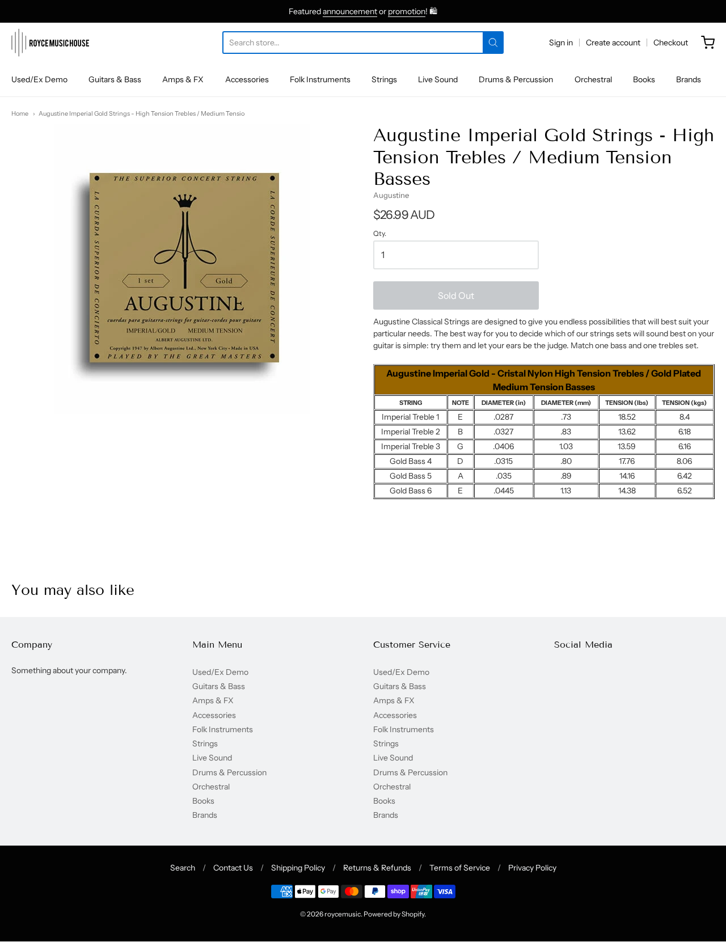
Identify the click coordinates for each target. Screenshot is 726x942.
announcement (350, 11)
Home (19, 113)
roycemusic (342, 914)
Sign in (561, 42)
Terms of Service (459, 868)
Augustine (391, 195)
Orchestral (593, 79)
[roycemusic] (50, 42)
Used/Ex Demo (39, 79)
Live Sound (438, 79)
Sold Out (456, 295)
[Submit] (493, 42)
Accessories (247, 79)
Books (644, 79)
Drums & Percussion (516, 79)
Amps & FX (183, 79)
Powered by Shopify (394, 914)
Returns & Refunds (377, 868)
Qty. (379, 234)
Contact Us (233, 868)
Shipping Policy (298, 868)
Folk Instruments (320, 79)
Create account (613, 42)
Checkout (670, 42)
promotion (406, 11)
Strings (384, 79)
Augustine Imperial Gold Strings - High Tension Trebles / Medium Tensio (141, 113)
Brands (688, 79)
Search (182, 868)
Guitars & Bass (114, 79)
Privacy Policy (532, 868)
